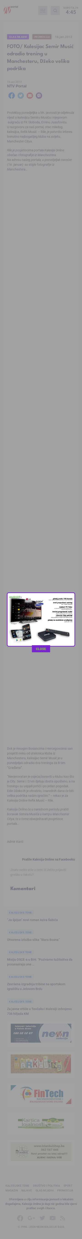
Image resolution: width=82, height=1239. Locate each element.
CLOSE (41, 649)
